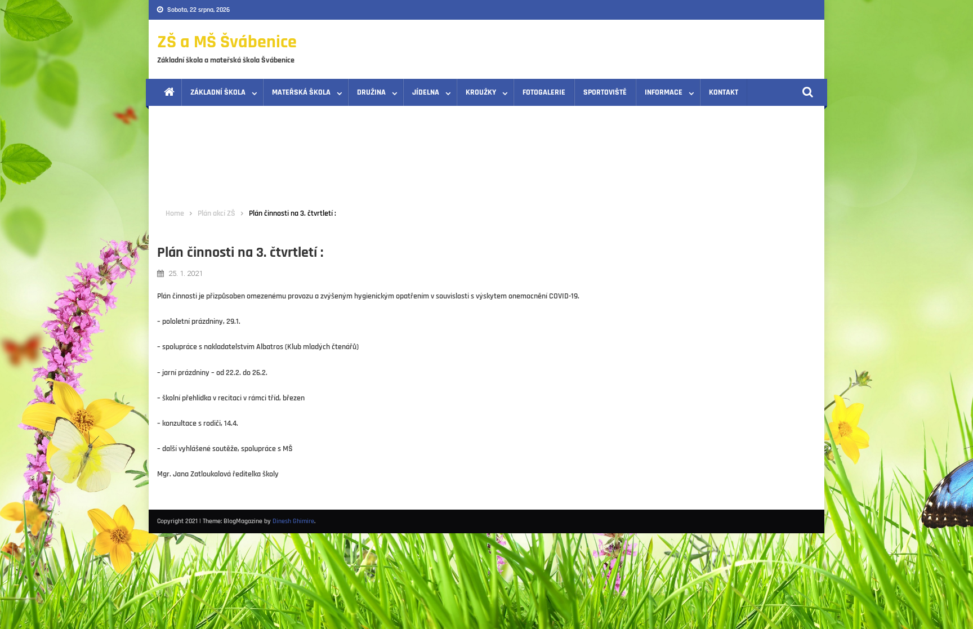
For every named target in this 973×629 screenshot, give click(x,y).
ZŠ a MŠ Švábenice (227, 41)
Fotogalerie (544, 92)
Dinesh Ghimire (293, 521)
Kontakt (723, 92)
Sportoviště (605, 92)
